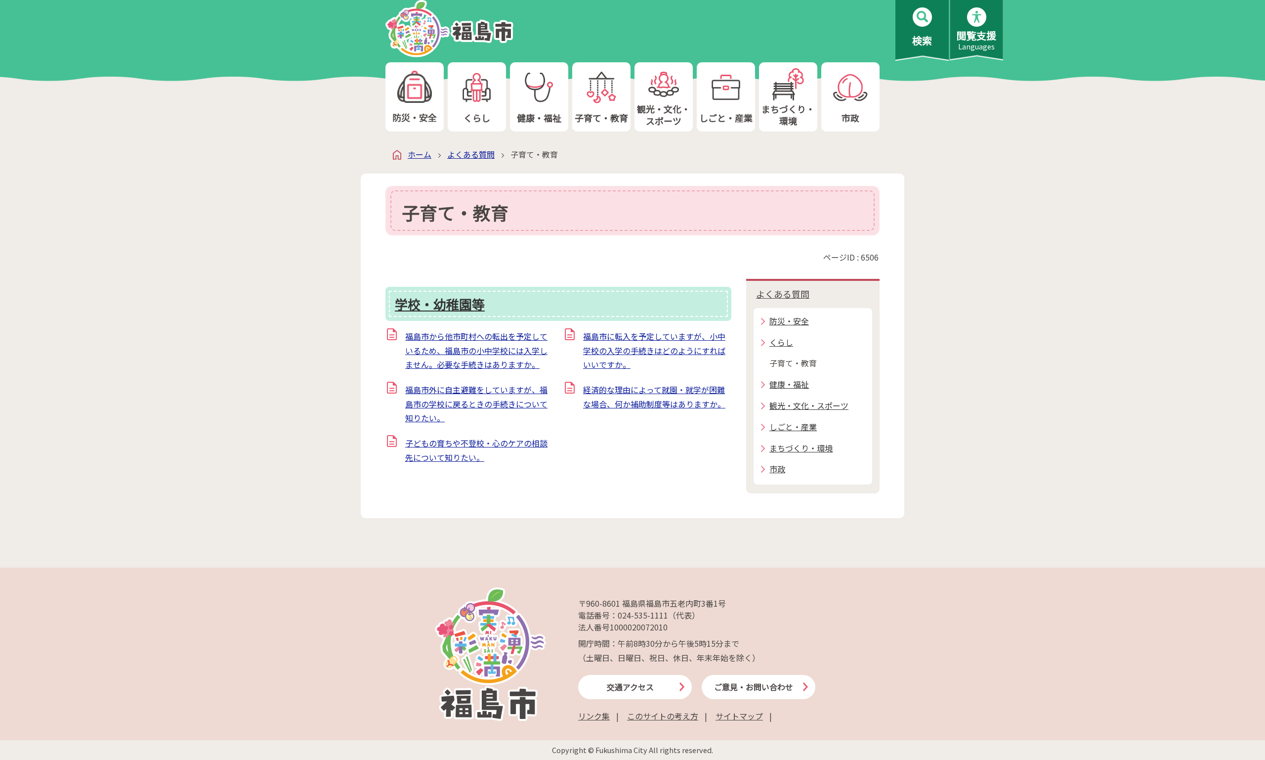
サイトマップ (739, 716)
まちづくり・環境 (788, 114)
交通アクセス (630, 687)
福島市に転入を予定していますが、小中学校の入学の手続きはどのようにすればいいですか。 (654, 350)
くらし (477, 117)
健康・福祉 (539, 117)
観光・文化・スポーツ (663, 114)
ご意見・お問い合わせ (753, 687)
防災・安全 (414, 117)
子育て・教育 (601, 117)
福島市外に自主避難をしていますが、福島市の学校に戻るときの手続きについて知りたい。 (476, 404)
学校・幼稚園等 (440, 304)
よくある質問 (471, 154)
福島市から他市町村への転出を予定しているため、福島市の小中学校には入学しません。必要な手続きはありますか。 (476, 350)
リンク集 (594, 716)
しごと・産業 (726, 117)
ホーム (419, 154)
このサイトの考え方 (662, 716)
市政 (850, 117)
